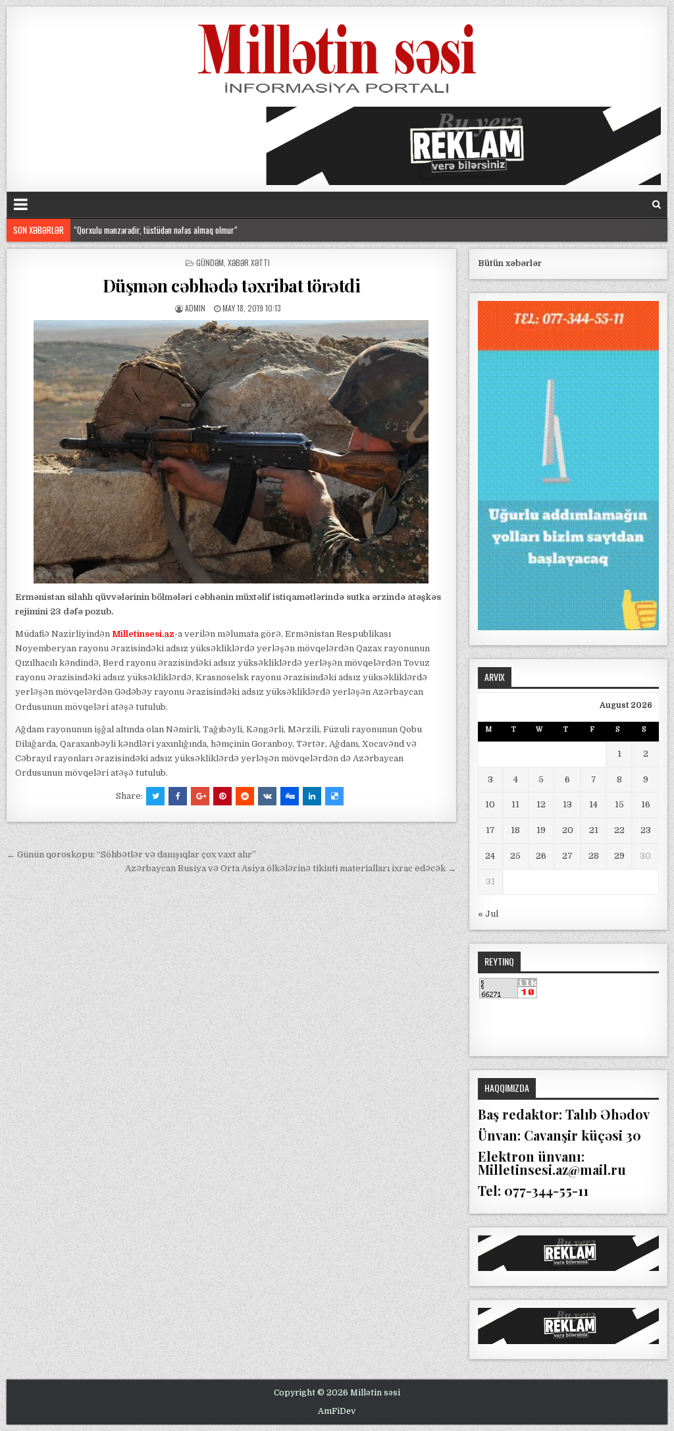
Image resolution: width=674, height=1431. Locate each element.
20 (567, 830)
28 (593, 856)
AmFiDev (336, 1411)
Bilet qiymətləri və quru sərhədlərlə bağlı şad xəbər (155, 234)
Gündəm (210, 262)
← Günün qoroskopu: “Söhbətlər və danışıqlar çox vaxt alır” (131, 854)
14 (593, 804)
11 (515, 804)
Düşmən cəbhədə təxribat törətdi (232, 285)
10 (490, 804)
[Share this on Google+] (200, 796)
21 (593, 830)
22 (619, 830)
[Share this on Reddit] (245, 796)
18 (515, 830)
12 (541, 804)
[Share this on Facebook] (177, 796)
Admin (195, 307)
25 (515, 856)
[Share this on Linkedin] (312, 796)
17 (490, 830)
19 (541, 830)
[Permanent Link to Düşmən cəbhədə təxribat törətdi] (231, 451)
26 (541, 856)
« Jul (488, 914)
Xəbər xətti (249, 262)
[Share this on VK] (267, 796)
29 (619, 856)
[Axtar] (656, 204)
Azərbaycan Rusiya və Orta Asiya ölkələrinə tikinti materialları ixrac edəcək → (290, 868)
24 (490, 856)
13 (567, 804)
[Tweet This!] (155, 796)
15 (619, 804)
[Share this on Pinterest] (222, 796)
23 (645, 830)
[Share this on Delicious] (334, 796)
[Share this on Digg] (289, 796)
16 (645, 804)
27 (567, 856)
